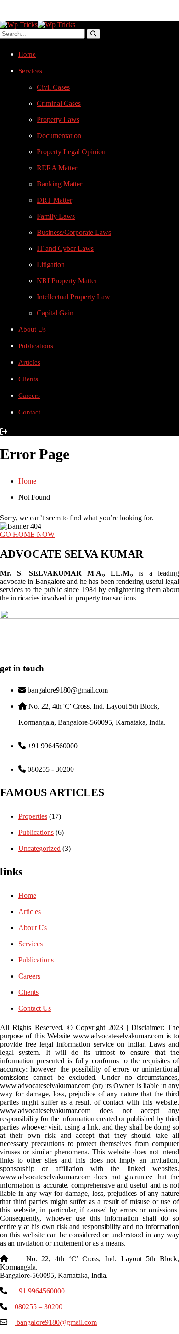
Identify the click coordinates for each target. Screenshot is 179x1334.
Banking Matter (59, 184)
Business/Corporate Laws (74, 232)
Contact (29, 412)
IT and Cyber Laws (65, 248)
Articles (29, 362)
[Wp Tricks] (19, 25)
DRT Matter (54, 200)
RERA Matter (57, 168)
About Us (32, 329)
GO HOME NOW (27, 534)
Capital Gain (55, 313)
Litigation (51, 264)
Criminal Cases (59, 103)
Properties (32, 816)
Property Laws (58, 119)
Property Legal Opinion (71, 152)
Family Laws (56, 216)
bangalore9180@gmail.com (56, 1322)
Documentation (59, 136)
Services (30, 71)
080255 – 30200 (38, 1307)
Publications (35, 346)
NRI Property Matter (67, 281)
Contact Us (34, 1008)
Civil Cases (53, 87)
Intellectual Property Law (73, 297)
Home (27, 54)
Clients (28, 379)
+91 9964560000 (40, 1291)
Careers (29, 395)
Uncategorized (39, 848)
